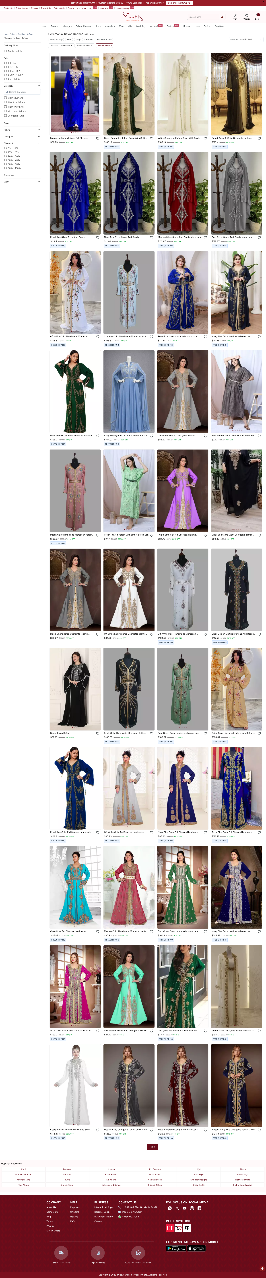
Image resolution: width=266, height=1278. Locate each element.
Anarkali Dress (155, 1179)
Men (121, 26)
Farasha (67, 1174)
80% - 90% (14, 164)
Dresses (67, 1169)
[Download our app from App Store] (196, 1248)
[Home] (133, 16)
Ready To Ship (56, 39)
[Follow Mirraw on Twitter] (177, 1208)
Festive (172, 26)
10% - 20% (13, 152)
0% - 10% (13, 148)
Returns (74, 1216)
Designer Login (101, 1212)
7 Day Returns (22, 8)
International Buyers (104, 1207)
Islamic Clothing (16, 106)
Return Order (59, 8)
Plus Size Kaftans (16, 102)
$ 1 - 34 (12, 63)
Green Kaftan (198, 1185)
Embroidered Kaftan (111, 1185)
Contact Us (8, 8)
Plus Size (219, 26)
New (44, 26)
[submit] (222, 17)
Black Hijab (199, 1174)
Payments (75, 1207)
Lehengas (67, 26)
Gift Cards (106, 8)
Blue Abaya (242, 1174)
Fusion (207, 26)
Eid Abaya (111, 1179)
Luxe (197, 26)
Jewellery (110, 26)
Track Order (46, 8)
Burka (67, 1179)
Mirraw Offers (53, 1230)
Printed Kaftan (155, 1185)
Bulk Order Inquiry (87, 8)
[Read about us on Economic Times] (170, 1227)
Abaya (78, 39)
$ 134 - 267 (14, 71)
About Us (51, 1207)
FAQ (72, 1221)
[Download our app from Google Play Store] (176, 1248)
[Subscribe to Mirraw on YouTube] (184, 1208)
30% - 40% (14, 160)
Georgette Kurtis (16, 115)
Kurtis (98, 26)
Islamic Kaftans (15, 97)
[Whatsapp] (169, 1208)
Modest (187, 26)
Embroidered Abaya (242, 1185)
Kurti (23, 1169)
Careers (98, 1221)
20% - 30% (14, 156)
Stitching (34, 8)
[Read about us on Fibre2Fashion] (187, 1227)
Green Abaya (67, 1185)
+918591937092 (130, 1216)
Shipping (74, 1212)
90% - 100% (14, 168)
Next (153, 1147)
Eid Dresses (155, 1169)
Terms (49, 1221)
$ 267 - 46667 (15, 75)
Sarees (54, 26)
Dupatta (111, 1169)
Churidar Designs (198, 1179)
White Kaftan (155, 1174)
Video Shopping (125, 8)
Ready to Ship (15, 51)
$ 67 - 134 (13, 67)
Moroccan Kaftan (23, 1174)
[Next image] (97, 94)
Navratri (155, 26)
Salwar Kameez (83, 26)
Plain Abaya (23, 1185)
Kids (130, 26)
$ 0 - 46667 (14, 79)
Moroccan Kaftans (17, 111)
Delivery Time (11, 45)
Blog (48, 1216)
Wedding (140, 26)
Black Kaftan (111, 1174)
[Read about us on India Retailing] (178, 1227)
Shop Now (78, 130)
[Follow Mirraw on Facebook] (199, 1208)
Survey (71, 8)
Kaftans (89, 39)
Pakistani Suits (23, 1179)
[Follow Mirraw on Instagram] (192, 1208)
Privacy (50, 1226)
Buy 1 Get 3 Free (104, 39)
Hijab (69, 39)
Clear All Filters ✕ (104, 46)
